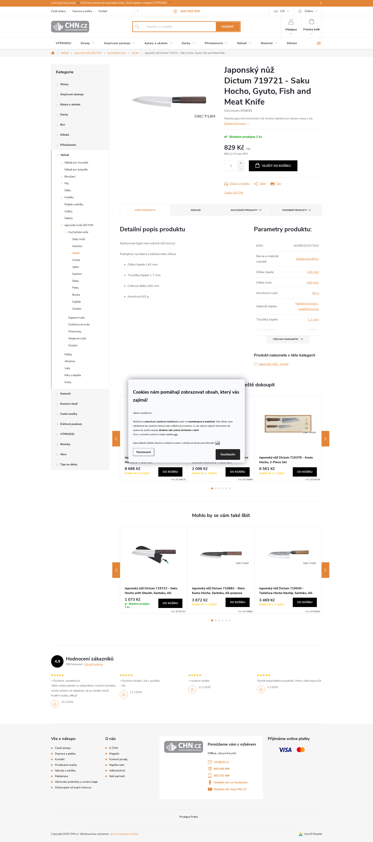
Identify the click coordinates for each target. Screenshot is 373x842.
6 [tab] (230, 488)
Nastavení (143, 452)
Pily (66, 183)
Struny (64, 84)
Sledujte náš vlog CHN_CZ (230, 789)
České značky (68, 414)
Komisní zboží (69, 404)
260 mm (313, 282)
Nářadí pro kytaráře (76, 169)
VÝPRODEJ (67, 434)
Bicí (62, 125)
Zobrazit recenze (93, 664)
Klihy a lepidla (72, 375)
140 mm (313, 272)
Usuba (76, 260)
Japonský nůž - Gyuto (273, 364)
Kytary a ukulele (70, 104)
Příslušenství (68, 145)
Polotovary (74, 331)
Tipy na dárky (68, 464)
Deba (75, 281)
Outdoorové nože (79, 324)
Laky (67, 368)
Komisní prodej (118, 759)
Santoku (77, 246)
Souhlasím (227, 454)
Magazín (114, 753)
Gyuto (76, 253)
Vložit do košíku (276, 166)
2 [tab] (216, 488)
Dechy (64, 114)
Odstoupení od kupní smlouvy (73, 787)
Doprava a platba (82, 11)
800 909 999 (221, 769)
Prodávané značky (66, 765)
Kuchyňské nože (78, 232)
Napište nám (116, 765)
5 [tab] (226, 488)
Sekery (68, 218)
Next (325, 438)
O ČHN (113, 748)
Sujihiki (76, 302)
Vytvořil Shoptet (313, 834)
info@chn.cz (221, 762)
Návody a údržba (65, 770)
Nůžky (68, 354)
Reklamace (61, 776)
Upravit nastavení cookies (124, 834)
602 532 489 (221, 775)
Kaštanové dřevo (307, 259)
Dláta (67, 190)
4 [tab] (223, 488)
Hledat (228, 26)
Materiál (65, 394)
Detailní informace (235, 123)
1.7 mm (313, 319)
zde (175, 434)
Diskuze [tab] (196, 210)
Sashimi (77, 274)
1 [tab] (212, 488)
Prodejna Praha (188, 817)
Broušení (69, 176)
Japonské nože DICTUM (78, 225)
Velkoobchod (117, 770)
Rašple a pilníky (73, 204)
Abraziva (69, 361)
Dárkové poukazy (71, 424)
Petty (75, 288)
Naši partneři (117, 776)
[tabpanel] (288, 439)
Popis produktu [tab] (145, 210)
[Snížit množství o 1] (241, 168)
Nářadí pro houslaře (76, 162)
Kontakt (103, 11)
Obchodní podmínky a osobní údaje (76, 782)
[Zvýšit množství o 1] (241, 163)
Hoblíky (69, 197)
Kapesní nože (76, 318)
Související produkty (244, 210)
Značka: (233, 193)
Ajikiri (75, 267)
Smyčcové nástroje (72, 94)
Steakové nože (77, 338)
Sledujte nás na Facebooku (231, 782)
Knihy (67, 382)
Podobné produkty (294, 210)
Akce (63, 454)
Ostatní (76, 309)
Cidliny (68, 211)
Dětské (64, 135)
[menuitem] (63, 43)
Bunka (76, 295)
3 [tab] (219, 488)
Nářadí (65, 155)
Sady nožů (78, 239)
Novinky (65, 444)
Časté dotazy (58, 11)
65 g (315, 293)
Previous (116, 438)
